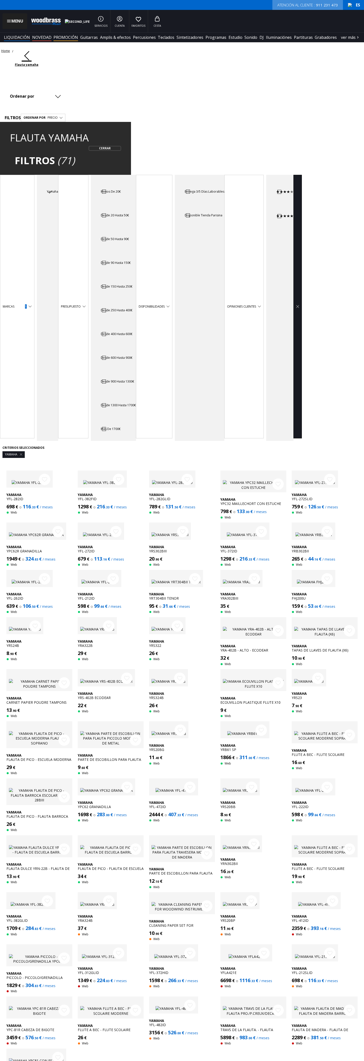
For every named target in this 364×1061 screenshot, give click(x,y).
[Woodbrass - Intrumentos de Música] (43, 21)
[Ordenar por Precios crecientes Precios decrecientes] (36, 96)
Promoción (65, 37)
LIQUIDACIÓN (17, 37)
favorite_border (44, 479)
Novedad (42, 37)
